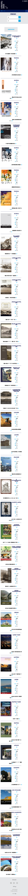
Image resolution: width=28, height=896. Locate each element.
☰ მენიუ (24, 1)
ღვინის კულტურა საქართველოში (16, 547)
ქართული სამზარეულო (16, 525)
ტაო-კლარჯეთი (16, 790)
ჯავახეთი (16, 412)
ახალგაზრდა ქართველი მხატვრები (16, 126)
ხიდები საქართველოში (16, 569)
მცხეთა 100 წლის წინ (16, 324)
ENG (4, 10)
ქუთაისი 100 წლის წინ (16, 302)
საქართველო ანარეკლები (16, 835)
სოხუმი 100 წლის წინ (16, 280)
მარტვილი (16, 767)
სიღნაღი (16, 745)
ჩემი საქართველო (16, 812)
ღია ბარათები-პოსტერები (16, 42)
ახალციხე (16, 657)
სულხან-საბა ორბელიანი (16, 482)
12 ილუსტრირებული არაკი (16, 480)
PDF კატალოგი (14, 886)
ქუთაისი (16, 612)
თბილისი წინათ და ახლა (16, 36)
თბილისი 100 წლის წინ (16, 368)
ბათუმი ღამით (16, 634)
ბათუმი (16, 679)
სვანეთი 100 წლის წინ (16, 346)
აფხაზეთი (16, 457)
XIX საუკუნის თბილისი (16, 236)
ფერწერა (16, 102)
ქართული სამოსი (16, 502)
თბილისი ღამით (16, 701)
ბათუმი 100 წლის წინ (16, 258)
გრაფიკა (16, 80)
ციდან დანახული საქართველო (16, 857)
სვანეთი (16, 434)
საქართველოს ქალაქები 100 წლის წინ (16, 390)
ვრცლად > (16, 53)
